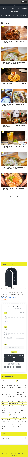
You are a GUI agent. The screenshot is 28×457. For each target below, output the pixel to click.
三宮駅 (5, 329)
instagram (7, 449)
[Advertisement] (14, 212)
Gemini (19, 359)
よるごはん (6, 321)
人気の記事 (7, 451)
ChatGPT (19, 355)
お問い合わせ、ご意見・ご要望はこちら (10, 298)
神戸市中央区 (7, 334)
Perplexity (8, 355)
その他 (5, 324)
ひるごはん (6, 318)
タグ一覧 (21, 449)
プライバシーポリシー (20, 451)
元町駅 (5, 332)
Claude (9, 359)
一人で (5, 316)
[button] (25, 438)
